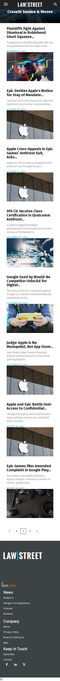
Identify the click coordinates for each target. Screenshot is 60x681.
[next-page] (37, 531)
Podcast (8, 608)
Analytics (8, 597)
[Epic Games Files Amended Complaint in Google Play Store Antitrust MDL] (30, 503)
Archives (8, 613)
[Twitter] (24, 664)
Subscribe (8, 654)
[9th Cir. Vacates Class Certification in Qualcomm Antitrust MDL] (30, 252)
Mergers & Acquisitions (16, 603)
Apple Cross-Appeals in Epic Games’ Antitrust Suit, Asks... (30, 153)
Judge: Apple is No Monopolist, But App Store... (30, 344)
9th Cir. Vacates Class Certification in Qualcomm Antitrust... (28, 215)
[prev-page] (9, 531)
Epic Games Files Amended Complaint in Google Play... (29, 468)
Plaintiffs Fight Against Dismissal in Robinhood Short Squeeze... (26, 32)
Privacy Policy (11, 632)
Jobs (5, 642)
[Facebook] (6, 664)
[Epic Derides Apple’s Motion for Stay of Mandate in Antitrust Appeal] (30, 124)
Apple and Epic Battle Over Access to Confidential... (29, 406)
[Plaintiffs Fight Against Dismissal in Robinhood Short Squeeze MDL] (30, 66)
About (6, 626)
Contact (7, 659)
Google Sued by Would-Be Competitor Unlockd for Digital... (28, 281)
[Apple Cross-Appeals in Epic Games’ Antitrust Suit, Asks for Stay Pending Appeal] (30, 187)
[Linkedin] (15, 664)
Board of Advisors (13, 637)
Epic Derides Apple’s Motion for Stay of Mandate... (30, 92)
